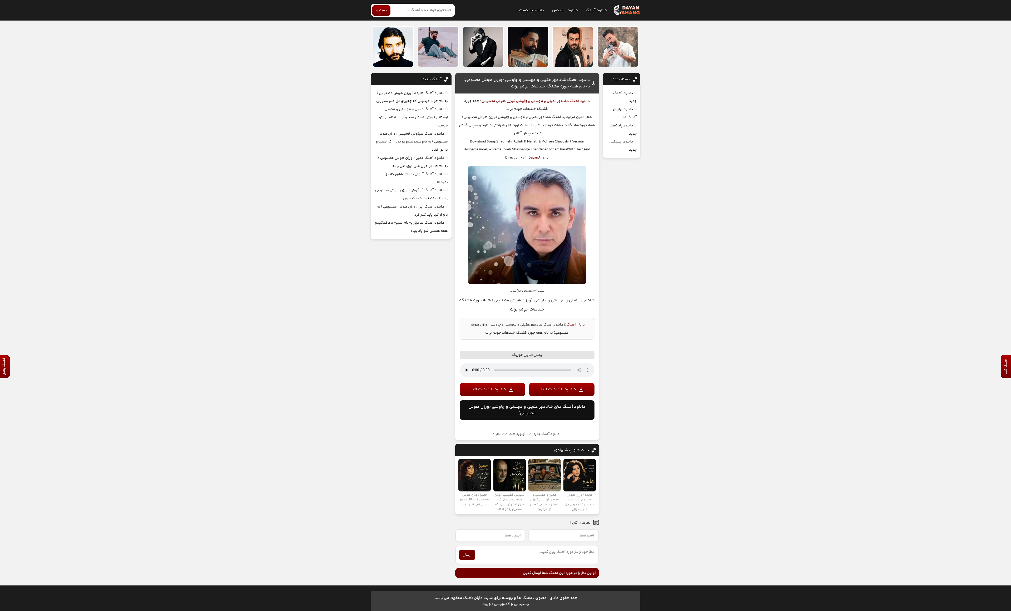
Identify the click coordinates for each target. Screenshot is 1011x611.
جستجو (381, 10)
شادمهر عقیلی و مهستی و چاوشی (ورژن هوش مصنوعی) (524, 101)
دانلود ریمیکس (565, 10)
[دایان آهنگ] (626, 10)
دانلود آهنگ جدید (546, 434)
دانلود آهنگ (596, 10)
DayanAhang (538, 158)
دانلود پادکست (531, 10)
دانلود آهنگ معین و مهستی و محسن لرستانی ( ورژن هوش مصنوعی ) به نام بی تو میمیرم (413, 117)
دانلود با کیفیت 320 (558, 389)
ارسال (467, 555)
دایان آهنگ (576, 325)
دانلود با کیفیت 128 (488, 389)
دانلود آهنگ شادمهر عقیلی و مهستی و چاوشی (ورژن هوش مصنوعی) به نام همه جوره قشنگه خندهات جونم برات (526, 83)
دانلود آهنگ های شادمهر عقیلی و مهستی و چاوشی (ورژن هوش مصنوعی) (527, 410)
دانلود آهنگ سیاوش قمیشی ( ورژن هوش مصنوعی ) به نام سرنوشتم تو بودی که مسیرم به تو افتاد (412, 142)
